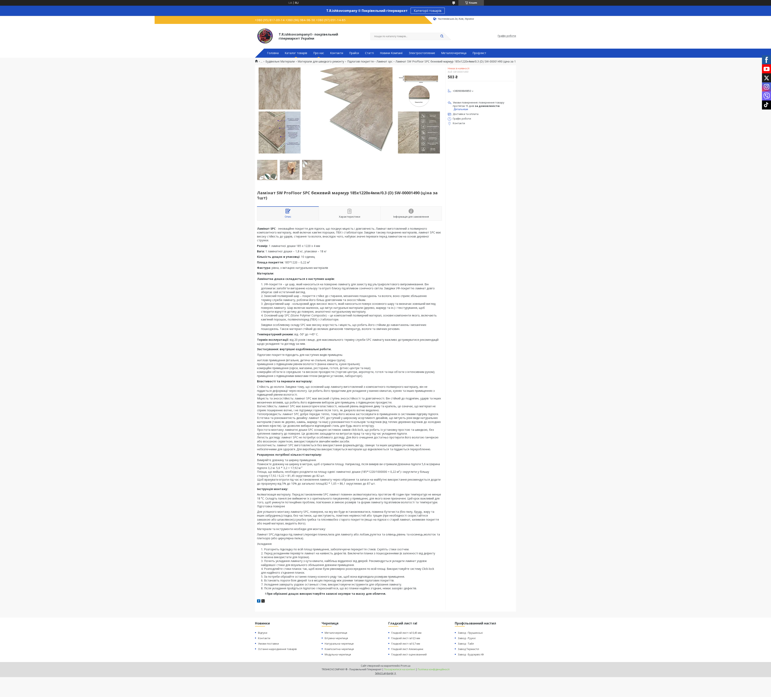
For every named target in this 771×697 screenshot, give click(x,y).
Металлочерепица (453, 53)
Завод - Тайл (466, 643)
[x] (263, 601)
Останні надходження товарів (277, 649)
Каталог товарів (296, 53)
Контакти (336, 53)
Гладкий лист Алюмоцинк (407, 649)
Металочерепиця (336, 633)
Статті (369, 53)
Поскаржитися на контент (399, 669)
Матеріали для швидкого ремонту (321, 61)
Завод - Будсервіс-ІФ (471, 654)
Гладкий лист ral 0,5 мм (405, 638)
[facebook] (258, 601)
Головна (273, 53)
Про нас (318, 53)
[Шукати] (442, 36)
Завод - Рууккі (467, 638)
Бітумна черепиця (336, 638)
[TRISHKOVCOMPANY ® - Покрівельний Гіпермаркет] (265, 36)
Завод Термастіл (468, 649)
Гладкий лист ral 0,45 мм (406, 633)
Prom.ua (405, 665)
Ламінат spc (384, 61)
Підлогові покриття (360, 61)
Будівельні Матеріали (280, 61)
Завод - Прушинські (470, 633)
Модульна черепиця (338, 654)
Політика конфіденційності (434, 669)
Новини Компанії (391, 53)
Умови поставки (268, 643)
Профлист (479, 53)
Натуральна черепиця (339, 643)
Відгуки (262, 633)
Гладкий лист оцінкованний (409, 654)
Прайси (354, 53)
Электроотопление (422, 53)
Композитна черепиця (339, 649)
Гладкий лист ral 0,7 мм (405, 643)
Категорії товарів (428, 10)
